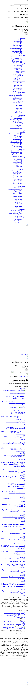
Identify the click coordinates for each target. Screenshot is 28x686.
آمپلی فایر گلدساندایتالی (16, 48)
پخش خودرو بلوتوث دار (16, 58)
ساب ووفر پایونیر (18, 88)
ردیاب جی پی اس (17, 126)
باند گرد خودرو (18, 69)
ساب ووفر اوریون (17, 83)
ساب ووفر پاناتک (18, 86)
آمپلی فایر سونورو (17, 45)
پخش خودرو (22, 55)
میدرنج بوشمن (18, 108)
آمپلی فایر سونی (18, 46)
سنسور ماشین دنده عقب (16, 128)
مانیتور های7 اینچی (17, 98)
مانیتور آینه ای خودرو (17, 99)
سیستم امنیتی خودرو (20, 123)
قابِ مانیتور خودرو (17, 93)
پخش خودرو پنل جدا (17, 61)
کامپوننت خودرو (18, 118)
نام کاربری (25, 30)
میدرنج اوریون (18, 105)
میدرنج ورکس (18, 113)
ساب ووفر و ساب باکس (19, 81)
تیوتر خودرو (19, 72)
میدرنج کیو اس (18, 112)
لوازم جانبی (22, 115)
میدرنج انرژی (19, 103)
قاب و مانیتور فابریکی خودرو (15, 95)
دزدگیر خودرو (18, 125)
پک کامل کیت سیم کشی (16, 116)
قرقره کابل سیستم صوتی (15, 119)
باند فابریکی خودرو (17, 68)
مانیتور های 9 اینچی (17, 96)
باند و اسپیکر (22, 63)
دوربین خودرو (21, 75)
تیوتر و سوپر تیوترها (20, 71)
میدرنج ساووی (18, 110)
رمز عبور (25, 32)
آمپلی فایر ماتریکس (17, 51)
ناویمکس (20, 53)
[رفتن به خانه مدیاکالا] (24, 354)
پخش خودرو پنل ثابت (17, 59)
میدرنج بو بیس (18, 106)
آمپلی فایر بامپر (18, 42)
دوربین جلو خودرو (17, 78)
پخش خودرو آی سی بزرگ (15, 56)
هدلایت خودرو (18, 122)
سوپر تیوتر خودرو (18, 73)
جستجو (11, 5)
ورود (26, 34)
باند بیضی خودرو (18, 66)
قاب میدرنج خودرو (17, 102)
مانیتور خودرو (21, 92)
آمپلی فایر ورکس (18, 52)
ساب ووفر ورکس (17, 91)
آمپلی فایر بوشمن (17, 43)
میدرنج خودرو (21, 101)
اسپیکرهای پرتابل (18, 65)
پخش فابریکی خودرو (17, 62)
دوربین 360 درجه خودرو (16, 76)
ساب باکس (19, 82)
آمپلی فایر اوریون (18, 41)
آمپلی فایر (22, 38)
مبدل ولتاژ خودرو (18, 120)
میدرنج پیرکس (18, 109)
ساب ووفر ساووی (17, 89)
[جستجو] (12, 372)
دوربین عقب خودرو (17, 79)
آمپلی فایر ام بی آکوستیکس (15, 39)
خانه (24, 36)
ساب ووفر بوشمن (17, 85)
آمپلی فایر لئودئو (18, 49)
